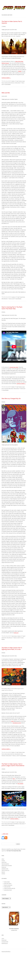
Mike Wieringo (4, 298)
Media (13, 81)
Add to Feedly (7, 881)
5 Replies (3, 768)
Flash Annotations (5, 863)
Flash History (14, 636)
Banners (3, 872)
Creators (13, 297)
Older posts (5, 833)
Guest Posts (22, 297)
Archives (3, 873)
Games (20, 81)
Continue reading (6, 77)
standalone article (17, 722)
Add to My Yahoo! (7, 883)
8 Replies (3, 312)
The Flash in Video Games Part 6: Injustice (12, 22)
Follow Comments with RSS (9, 888)
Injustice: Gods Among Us (9, 82)
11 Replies (4, 26)
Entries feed (4, 940)
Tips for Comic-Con (5, 870)
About (3, 859)
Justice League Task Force (9, 754)
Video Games (17, 82)
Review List (4, 867)
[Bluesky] (3, 838)
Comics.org (16, 632)
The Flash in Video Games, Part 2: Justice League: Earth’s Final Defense (13, 764)
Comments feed (5, 941)
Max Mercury (9, 637)
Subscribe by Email (8, 890)
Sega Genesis (17, 754)
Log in (3, 938)
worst (12, 721)
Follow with (7, 886)
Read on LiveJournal (8, 885)
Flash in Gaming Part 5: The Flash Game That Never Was (12, 308)
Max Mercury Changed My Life (11, 398)
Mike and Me (6, 93)
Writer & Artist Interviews (7, 865)
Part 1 (14, 778)
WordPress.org (5, 943)
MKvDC (20, 71)
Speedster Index (5, 868)
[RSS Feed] (6, 838)
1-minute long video (13, 367)
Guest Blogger (8, 84)
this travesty (20, 783)
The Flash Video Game (8, 388)
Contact (3, 860)
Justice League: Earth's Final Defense (11, 823)
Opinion (19, 636)
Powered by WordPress (6, 951)
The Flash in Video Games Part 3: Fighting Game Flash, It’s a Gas (12, 648)
